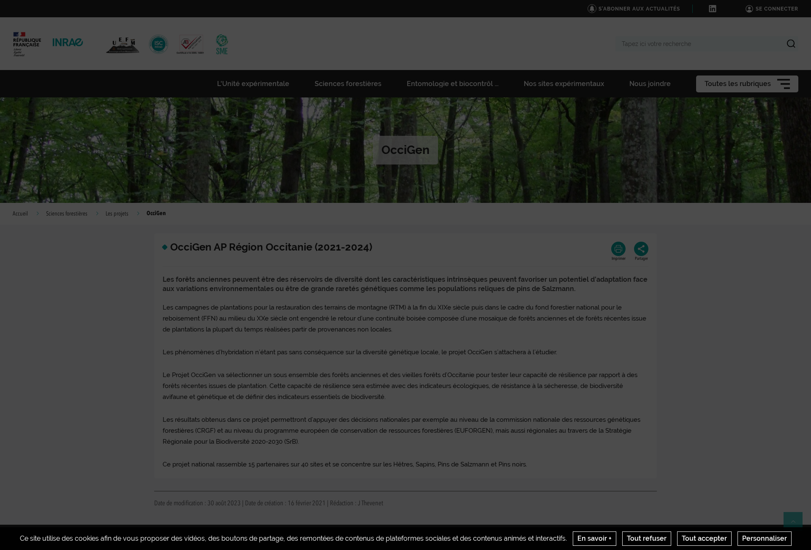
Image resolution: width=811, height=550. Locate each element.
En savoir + (594, 538)
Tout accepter (704, 538)
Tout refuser (647, 538)
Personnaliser (764, 538)
